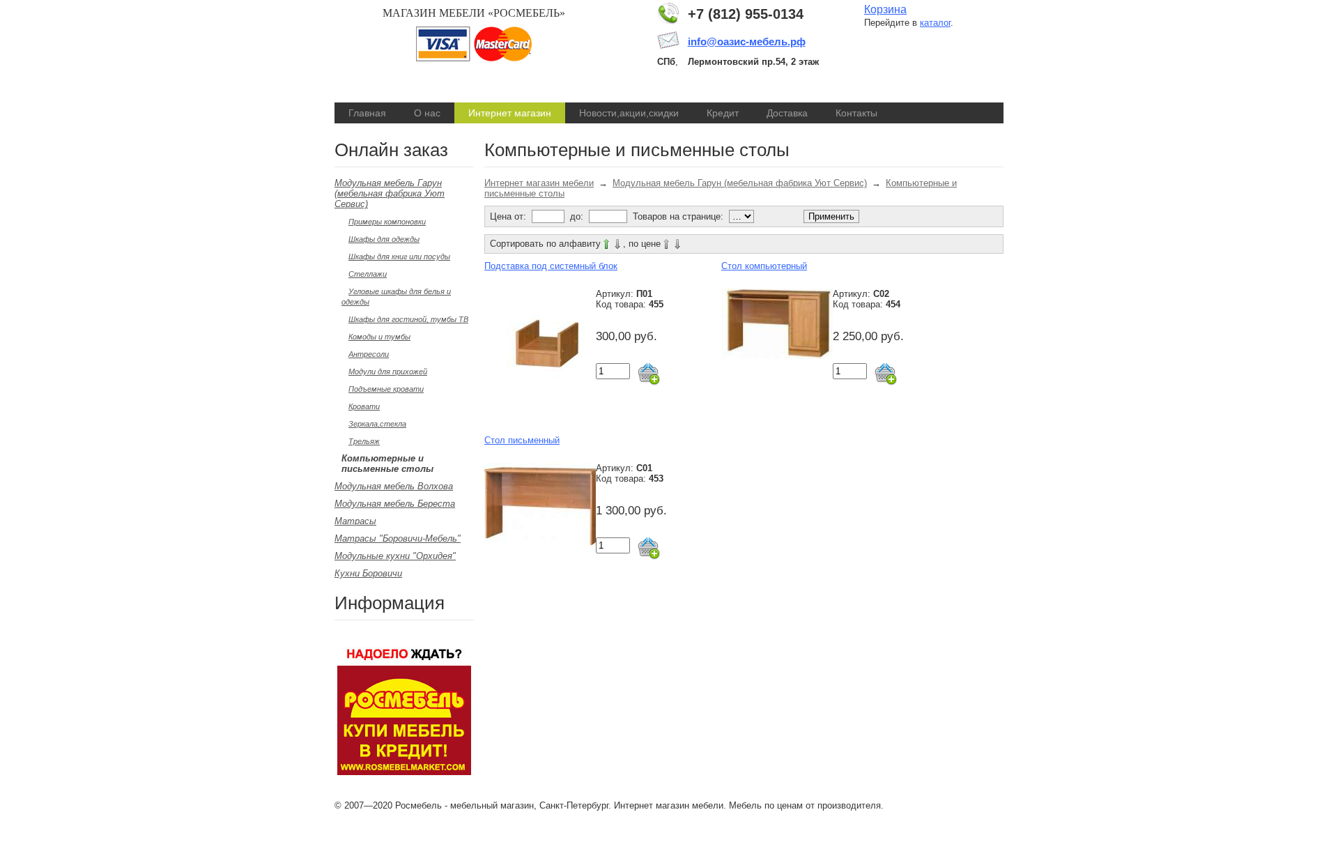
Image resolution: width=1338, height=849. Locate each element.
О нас (427, 112)
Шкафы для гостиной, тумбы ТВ (408, 319)
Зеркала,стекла (377, 424)
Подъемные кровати (386, 389)
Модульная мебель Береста (394, 503)
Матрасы (355, 521)
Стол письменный (522, 440)
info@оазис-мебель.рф (747, 41)
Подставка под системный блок (550, 266)
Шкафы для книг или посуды (399, 256)
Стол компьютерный (764, 266)
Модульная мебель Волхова (393, 486)
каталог (935, 22)
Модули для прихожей (387, 371)
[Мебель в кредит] (404, 772)
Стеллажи (367, 274)
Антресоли (368, 354)
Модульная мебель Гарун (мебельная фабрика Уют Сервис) (389, 193)
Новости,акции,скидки (629, 112)
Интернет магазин (509, 112)
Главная (367, 112)
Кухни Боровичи (368, 573)
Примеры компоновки (387, 221)
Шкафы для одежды (384, 239)
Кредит (723, 112)
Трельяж (364, 441)
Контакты (856, 112)
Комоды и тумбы (379, 336)
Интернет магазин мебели (539, 183)
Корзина (885, 9)
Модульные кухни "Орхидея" (395, 556)
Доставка (787, 112)
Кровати (364, 406)
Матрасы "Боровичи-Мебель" (397, 538)
